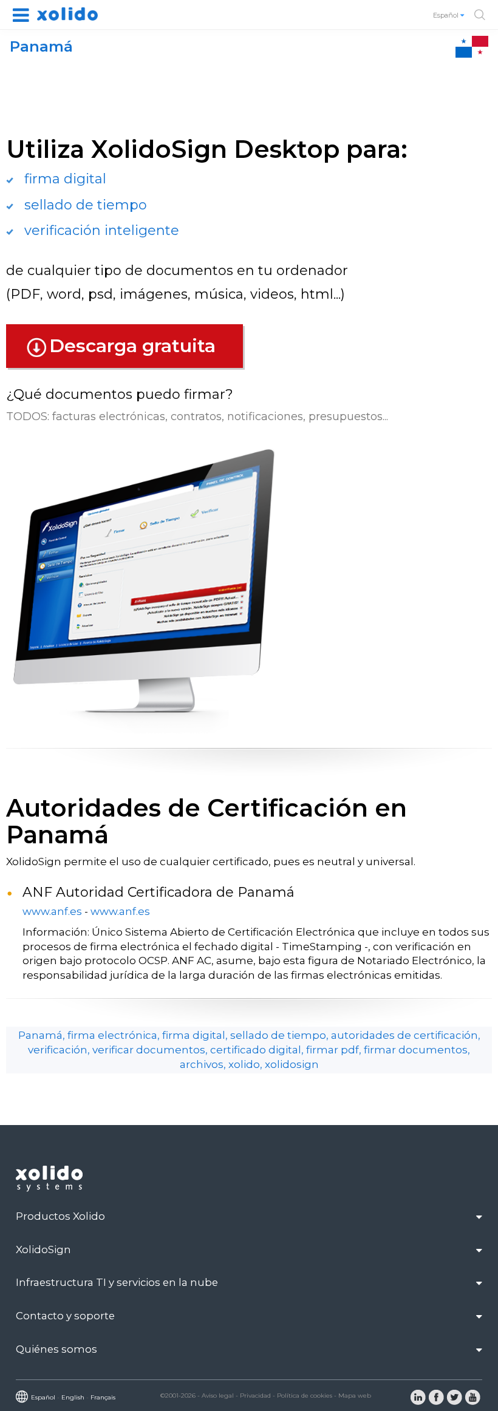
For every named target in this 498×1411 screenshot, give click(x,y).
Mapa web (354, 1395)
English (72, 1397)
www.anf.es (52, 911)
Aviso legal (218, 1395)
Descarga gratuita (132, 346)
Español (446, 15)
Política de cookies (304, 1395)
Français (102, 1397)
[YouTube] (472, 1396)
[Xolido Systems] (50, 1189)
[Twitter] (454, 1396)
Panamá (41, 46)
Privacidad (255, 1395)
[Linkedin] (417, 1396)
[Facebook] (436, 1396)
